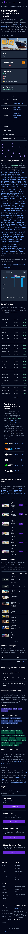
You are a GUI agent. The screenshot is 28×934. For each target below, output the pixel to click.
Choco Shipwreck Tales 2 (14, 229)
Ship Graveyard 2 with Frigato (9, 227)
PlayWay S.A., (16, 113)
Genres (4, 886)
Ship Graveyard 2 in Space (13, 215)
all (14, 272)
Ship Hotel (23, 226)
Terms (8, 931)
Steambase (16, 908)
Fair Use (13, 931)
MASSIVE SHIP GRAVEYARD (18, 183)
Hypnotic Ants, (16, 107)
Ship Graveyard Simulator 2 (16, 6)
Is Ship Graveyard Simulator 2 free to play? (13, 684)
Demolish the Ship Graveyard (13, 611)
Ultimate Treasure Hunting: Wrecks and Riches (13, 579)
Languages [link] (6, 156)
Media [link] (21, 153)
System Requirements (9, 138)
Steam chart (9, 258)
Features (5, 126)
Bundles (4, 874)
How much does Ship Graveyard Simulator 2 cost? (12, 672)
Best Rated (17, 865)
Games (6, 6)
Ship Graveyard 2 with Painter (13, 224)
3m (4, 272)
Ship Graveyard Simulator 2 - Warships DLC (13, 514)
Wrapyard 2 (4, 201)
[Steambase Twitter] (19, 919)
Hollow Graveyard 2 (13, 239)
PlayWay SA (16, 117)
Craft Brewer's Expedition (15, 201)
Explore (4, 922)
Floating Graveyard (17, 248)
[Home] (1, 6)
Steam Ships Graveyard (17, 217)
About (17, 931)
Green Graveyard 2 (16, 210)
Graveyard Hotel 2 (6, 248)
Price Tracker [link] (6, 147)
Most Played (18, 868)
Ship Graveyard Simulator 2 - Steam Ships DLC (13, 542)
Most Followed (19, 871)
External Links (7, 130)
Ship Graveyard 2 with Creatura (16, 200)
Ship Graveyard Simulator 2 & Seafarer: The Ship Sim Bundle (13, 203)
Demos (4, 871)
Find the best (13, 806)
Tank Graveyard (11, 179)
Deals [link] (23, 147)
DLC (3, 868)
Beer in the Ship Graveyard (17, 191)
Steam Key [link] (16, 147)
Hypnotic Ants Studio (18, 103)
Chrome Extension (7, 908)
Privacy (4, 931)
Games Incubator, (17, 115)
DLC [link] (5, 150)
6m (8, 272)
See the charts (13, 821)
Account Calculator (7, 919)
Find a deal (13, 852)
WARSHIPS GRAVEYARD (16, 186)
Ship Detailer (17, 220)
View (24, 661)
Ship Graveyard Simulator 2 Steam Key (14, 264)
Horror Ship (7, 210)
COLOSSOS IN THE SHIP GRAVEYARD (11, 231)
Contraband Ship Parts (14, 236)
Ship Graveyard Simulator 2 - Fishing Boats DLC (13, 505)
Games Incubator (17, 109)
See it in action (13, 837)
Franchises (4, 901)
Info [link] (15, 153)
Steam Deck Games (20, 879)
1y (11, 272)
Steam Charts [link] (6, 144)
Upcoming (17, 877)
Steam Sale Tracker (9, 266)
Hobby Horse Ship (6, 219)
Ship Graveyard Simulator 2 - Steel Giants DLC (13, 533)
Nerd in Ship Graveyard (13, 174)
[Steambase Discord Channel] (14, 919)
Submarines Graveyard (7, 176)
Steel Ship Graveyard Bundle (9, 193)
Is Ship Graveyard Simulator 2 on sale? (12, 678)
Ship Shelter (4, 184)
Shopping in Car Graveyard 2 (13, 181)
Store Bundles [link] (13, 150)
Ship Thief (4, 208)
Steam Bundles (8, 267)
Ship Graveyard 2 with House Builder (15, 207)
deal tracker (18, 24)
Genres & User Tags (8, 134)
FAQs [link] (23, 156)
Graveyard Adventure (14, 244)
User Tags (4, 892)
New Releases (18, 874)
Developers (5, 895)
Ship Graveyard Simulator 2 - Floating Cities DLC (13, 551)
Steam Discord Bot (7, 910)
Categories (5, 889)
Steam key (4, 26)
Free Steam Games (20, 894)
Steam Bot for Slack (7, 913)
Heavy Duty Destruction (15, 184)
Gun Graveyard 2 (13, 198)
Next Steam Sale (6, 916)
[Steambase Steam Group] (17, 919)
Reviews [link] (15, 144)
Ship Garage (16, 241)
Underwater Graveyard (13, 195)
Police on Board (16, 219)
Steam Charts (5, 877)
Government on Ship (15, 246)
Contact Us (23, 931)
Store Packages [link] (7, 153)
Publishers (4, 898)
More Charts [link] (14, 156)
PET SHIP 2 (8, 189)
